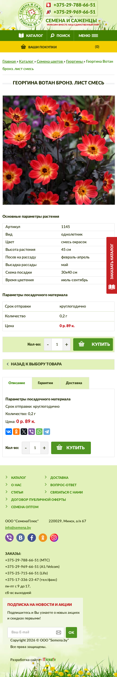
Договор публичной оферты (38, 499)
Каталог (34, 36)
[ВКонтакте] (8, 431)
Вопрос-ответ (63, 485)
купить (101, 344)
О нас (16, 485)
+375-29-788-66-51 (75, 5)
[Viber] (31, 431)
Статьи (17, 492)
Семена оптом (24, 507)
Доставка (59, 477)
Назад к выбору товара (36, 364)
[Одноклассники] (16, 431)
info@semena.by (18, 528)
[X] (24, 431)
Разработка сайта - (26, 660)
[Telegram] (47, 431)
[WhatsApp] (39, 431)
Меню (84, 36)
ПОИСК (63, 36)
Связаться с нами (66, 492)
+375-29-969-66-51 (75, 12)
